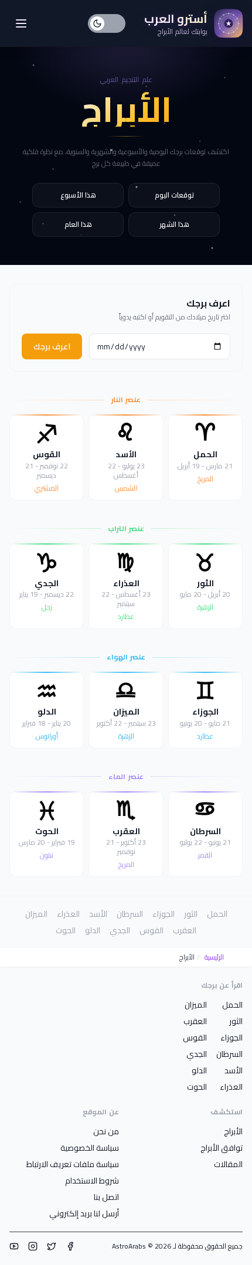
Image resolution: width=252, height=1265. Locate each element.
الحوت (66, 930)
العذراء (68, 914)
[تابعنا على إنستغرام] (33, 1246)
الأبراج (233, 1131)
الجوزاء (163, 914)
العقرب (184, 930)
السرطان (130, 914)
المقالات (228, 1164)
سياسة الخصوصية (89, 1147)
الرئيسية (214, 957)
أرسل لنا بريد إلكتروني (84, 1213)
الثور (190, 914)
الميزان (36, 914)
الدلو (92, 930)
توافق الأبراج (221, 1147)
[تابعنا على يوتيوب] (14, 1246)
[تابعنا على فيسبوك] (70, 1246)
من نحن (106, 1131)
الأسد (98, 914)
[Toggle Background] (106, 23)
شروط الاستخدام (92, 1180)
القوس (151, 930)
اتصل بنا (106, 1197)
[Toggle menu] (21, 23)
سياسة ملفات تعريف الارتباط (72, 1164)
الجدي (120, 930)
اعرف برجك (51, 346)
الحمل (217, 914)
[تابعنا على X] (51, 1246)
